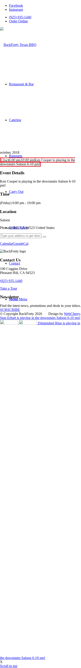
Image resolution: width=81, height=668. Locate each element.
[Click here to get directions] (44, 236)
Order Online (18, 21)
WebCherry (72, 314)
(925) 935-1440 (20, 17)
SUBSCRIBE (10, 310)
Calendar (6, 244)
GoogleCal (20, 244)
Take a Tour (8, 288)
